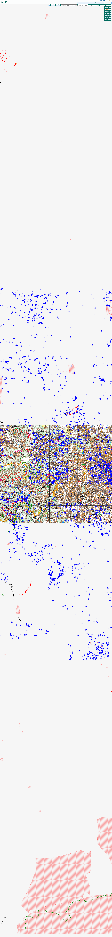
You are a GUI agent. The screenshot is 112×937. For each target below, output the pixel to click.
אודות (79, 2)
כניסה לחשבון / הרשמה (103, 0)
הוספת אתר (90, 2)
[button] (59, 5)
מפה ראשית (108, 2)
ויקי (102, 2)
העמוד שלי (97, 2)
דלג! (76, 5)
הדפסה (84, 2)
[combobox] (68, 5)
